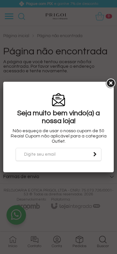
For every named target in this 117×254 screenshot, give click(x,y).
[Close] (110, 83)
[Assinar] (94, 154)
